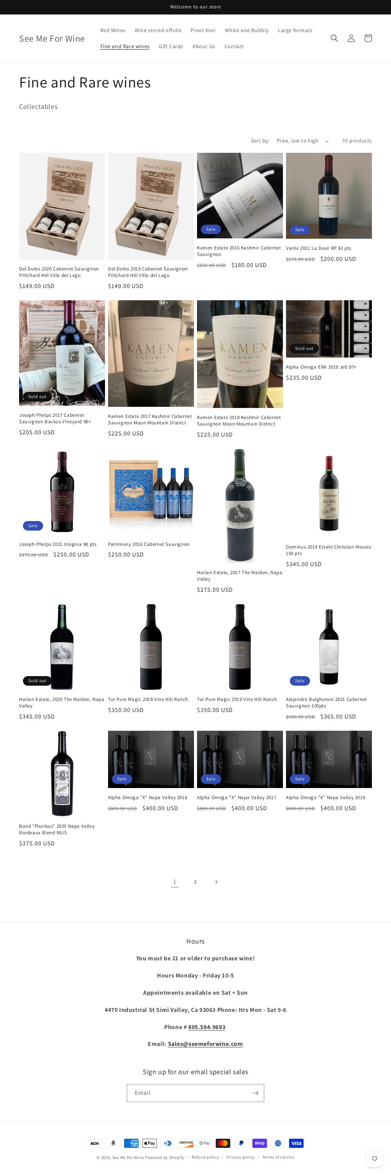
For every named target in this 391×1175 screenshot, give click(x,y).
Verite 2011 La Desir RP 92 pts (318, 248)
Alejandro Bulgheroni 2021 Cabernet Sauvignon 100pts (326, 702)
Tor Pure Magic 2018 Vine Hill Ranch (148, 699)
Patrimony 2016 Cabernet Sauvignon (149, 544)
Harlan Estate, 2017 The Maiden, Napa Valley (240, 576)
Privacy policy (240, 1157)
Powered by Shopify (164, 1157)
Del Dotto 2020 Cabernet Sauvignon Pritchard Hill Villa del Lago (59, 272)
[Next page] (216, 882)
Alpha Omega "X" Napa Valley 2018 (325, 798)
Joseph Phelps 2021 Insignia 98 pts (57, 544)
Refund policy (205, 1157)
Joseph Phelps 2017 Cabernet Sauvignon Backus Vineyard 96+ (55, 418)
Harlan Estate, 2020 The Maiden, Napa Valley (62, 702)
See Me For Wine (128, 1157)
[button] (334, 38)
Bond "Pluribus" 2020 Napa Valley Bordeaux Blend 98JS (57, 829)
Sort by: (260, 140)
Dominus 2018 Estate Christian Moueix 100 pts (329, 550)
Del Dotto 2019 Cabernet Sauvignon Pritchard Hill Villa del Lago (148, 272)
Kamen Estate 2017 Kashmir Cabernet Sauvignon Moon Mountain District (150, 419)
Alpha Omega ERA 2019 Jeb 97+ (321, 367)
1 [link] (174, 881)
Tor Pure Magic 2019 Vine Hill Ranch (237, 699)
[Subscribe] (255, 1093)
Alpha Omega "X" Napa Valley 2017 (236, 798)
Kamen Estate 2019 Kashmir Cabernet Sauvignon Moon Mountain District (239, 420)
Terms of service (278, 1157)
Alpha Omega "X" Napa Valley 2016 (147, 798)
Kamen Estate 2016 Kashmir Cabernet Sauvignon (239, 251)
